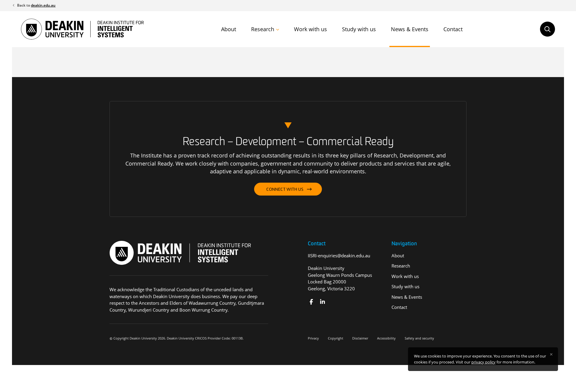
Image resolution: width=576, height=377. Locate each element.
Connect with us (285, 189)
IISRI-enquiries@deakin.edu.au (339, 256)
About (228, 29)
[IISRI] (311, 302)
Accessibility (386, 338)
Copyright (335, 338)
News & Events (409, 29)
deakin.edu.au (43, 5)
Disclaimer (360, 338)
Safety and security (419, 338)
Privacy (313, 338)
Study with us (359, 29)
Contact (453, 29)
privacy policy (483, 362)
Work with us (310, 29)
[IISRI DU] (322, 302)
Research (262, 29)
